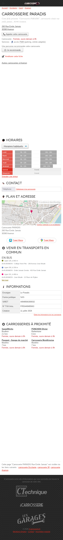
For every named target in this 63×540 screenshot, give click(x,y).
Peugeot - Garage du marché (15, 340)
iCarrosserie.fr (34, 529)
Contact (31, 532)
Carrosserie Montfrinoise (43, 340)
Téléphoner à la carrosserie (25, 189)
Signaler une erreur (10, 176)
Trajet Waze (18, 240)
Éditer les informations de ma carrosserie (47, 314)
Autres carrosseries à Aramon (14, 63)
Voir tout (5, 280)
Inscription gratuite (43, 532)
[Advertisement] (31, 100)
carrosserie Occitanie (27, 467)
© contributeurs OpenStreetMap (49, 202)
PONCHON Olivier (40, 329)
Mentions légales (20, 532)
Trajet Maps (49, 240)
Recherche (60, 3)
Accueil (3, 3)
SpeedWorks (7, 329)
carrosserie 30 (44, 467)
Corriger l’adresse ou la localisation (48, 224)
